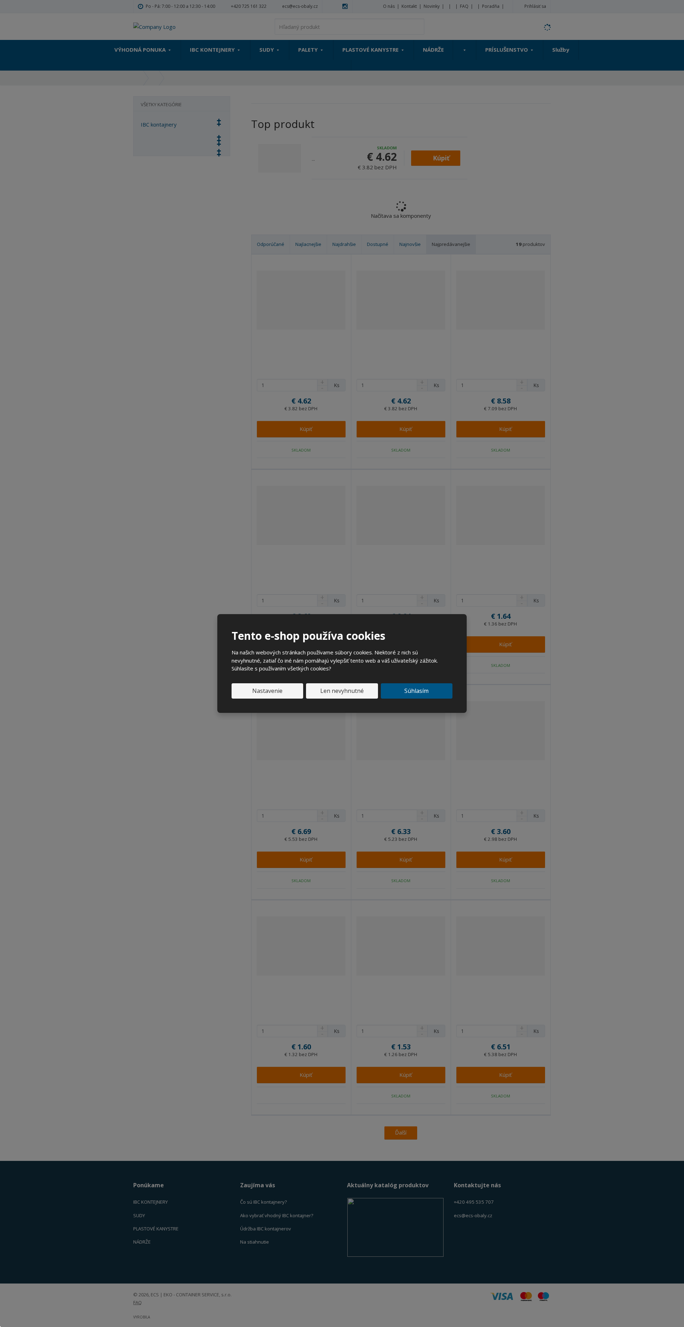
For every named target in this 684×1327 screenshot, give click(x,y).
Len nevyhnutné (342, 691)
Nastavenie (267, 691)
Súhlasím (416, 691)
